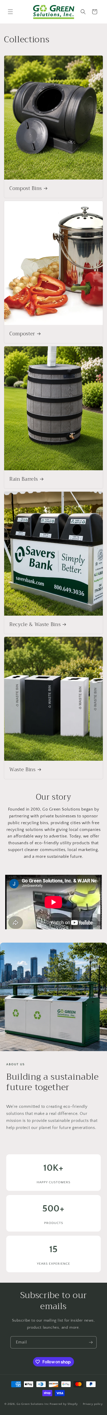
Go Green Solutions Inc (33, 1403)
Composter (22, 334)
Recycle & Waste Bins (35, 625)
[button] (10, 11)
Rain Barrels (23, 479)
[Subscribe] (90, 1342)
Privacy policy (93, 1404)
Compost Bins (25, 189)
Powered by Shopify (64, 1403)
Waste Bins (22, 770)
